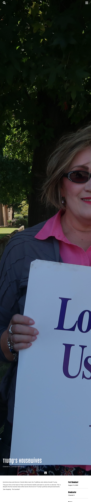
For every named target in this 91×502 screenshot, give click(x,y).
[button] (86, 2)
